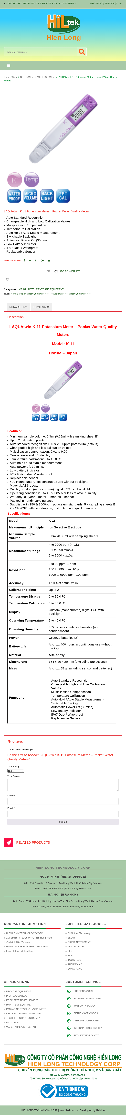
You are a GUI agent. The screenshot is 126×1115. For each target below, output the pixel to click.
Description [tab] (18, 307)
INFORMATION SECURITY (88, 1028)
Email (11, 808)
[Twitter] (30, 260)
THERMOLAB (75, 964)
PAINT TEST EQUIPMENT (20, 1004)
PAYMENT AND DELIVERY (87, 998)
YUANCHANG (75, 968)
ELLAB (71, 937)
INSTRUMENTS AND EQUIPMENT (38, 77)
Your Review (13, 776)
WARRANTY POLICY (84, 1006)
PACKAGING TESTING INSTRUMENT (26, 1009)
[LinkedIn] (48, 260)
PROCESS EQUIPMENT (19, 991)
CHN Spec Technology (79, 933)
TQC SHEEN (74, 960)
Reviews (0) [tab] (41, 307)
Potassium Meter (58, 293)
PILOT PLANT (13, 1022)
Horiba (14, 293)
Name (11, 795)
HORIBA (22, 289)
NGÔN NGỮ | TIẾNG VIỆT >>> (106, 3)
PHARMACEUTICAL (16, 996)
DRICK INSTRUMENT (79, 942)
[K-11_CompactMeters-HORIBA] (63, 147)
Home (7, 77)
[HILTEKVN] (63, 27)
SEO (70, 951)
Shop (15, 77)
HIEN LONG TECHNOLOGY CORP (63, 867)
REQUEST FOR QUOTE (86, 1035)
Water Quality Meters (80, 293)
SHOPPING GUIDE (84, 991)
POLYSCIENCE (76, 946)
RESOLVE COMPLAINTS (87, 1020)
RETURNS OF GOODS (86, 1013)
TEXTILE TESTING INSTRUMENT (24, 1018)
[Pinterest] (36, 260)
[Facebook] (24, 260)
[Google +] (42, 260)
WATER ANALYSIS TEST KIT (21, 1027)
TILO (70, 955)
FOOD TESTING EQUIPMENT (22, 1000)
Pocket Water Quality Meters (34, 293)
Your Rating (13, 766)
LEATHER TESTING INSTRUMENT (24, 1013)
